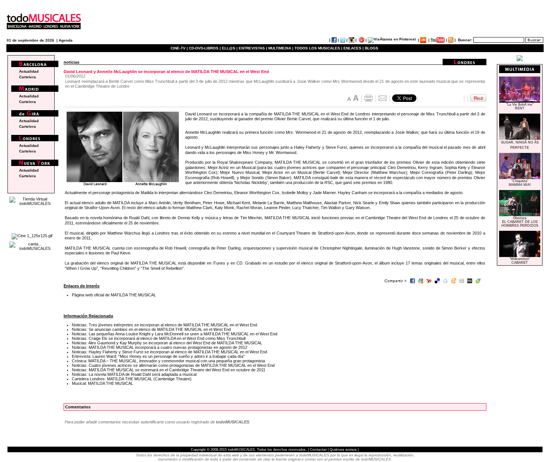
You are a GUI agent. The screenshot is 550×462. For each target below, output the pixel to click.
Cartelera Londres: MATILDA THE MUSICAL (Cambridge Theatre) (132, 379)
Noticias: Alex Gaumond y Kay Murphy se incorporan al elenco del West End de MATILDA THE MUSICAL (167, 343)
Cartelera (27, 77)
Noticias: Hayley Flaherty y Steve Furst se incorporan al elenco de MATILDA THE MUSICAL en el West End (169, 352)
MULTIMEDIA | (280, 48)
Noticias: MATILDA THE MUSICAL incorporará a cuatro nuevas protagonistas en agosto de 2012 (159, 347)
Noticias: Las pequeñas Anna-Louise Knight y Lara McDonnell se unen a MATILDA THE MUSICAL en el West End (174, 334)
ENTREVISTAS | (253, 48)
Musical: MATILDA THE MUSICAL (102, 383)
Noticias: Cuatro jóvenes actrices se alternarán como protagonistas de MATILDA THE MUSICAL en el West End (173, 365)
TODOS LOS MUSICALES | (318, 48)
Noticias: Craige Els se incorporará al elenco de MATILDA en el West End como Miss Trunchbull (158, 338)
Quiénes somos (343, 449)
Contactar (318, 449)
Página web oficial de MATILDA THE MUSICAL (114, 295)
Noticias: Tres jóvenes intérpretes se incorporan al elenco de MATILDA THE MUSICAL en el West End (164, 325)
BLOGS (371, 48)
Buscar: (465, 40)
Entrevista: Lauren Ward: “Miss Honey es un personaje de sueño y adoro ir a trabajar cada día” (158, 356)
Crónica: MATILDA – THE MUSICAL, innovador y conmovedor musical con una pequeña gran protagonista (168, 361)
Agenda (66, 40)
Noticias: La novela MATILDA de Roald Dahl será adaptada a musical (134, 374)
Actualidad (29, 71)
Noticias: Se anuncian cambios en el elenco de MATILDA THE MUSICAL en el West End (151, 329)
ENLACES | (353, 48)
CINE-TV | (180, 48)
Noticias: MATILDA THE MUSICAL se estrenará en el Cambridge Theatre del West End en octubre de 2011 (168, 370)
